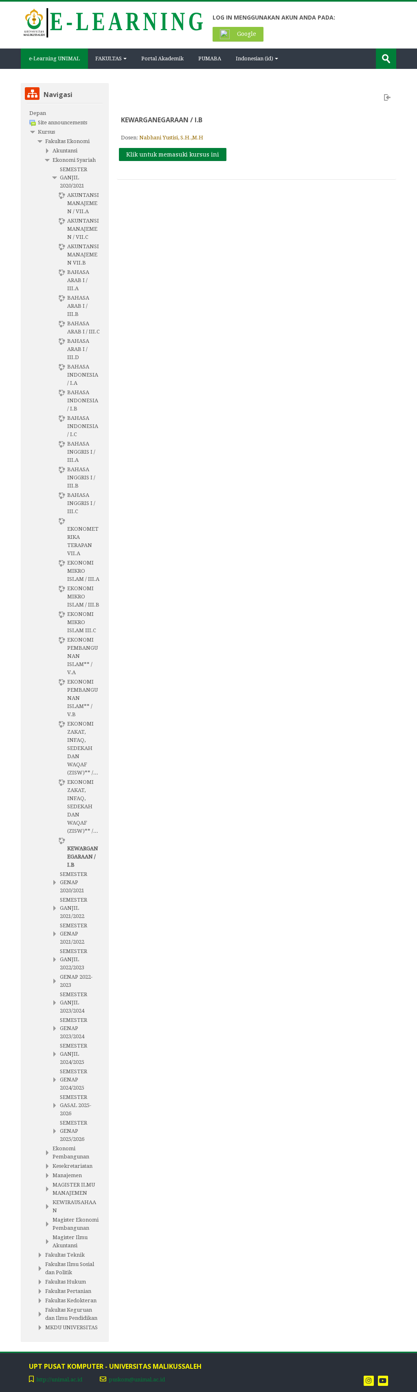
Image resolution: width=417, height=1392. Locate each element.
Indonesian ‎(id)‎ (254, 58)
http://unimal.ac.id (59, 1380)
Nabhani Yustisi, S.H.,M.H (171, 138)
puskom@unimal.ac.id (137, 1380)
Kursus (46, 132)
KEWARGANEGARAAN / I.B (161, 119)
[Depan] (112, 22)
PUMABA (209, 58)
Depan (37, 113)
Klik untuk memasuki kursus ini (172, 154)
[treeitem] (64, 113)
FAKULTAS (108, 58)
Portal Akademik (162, 58)
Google (245, 34)
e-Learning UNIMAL (54, 58)
